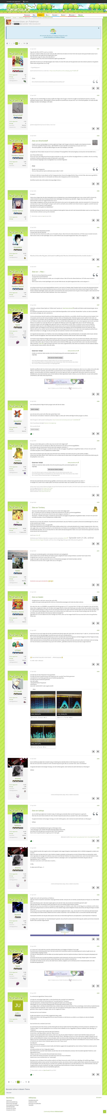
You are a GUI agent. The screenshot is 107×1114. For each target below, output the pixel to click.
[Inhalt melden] (93, 88)
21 (19, 43)
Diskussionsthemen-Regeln (37, 540)
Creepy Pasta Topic (48, 488)
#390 (98, 502)
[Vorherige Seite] (7, 43)
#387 (98, 305)
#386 (98, 266)
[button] (98, 28)
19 (14, 43)
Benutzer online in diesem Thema (18, 1089)
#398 (98, 895)
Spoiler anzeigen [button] (35, 409)
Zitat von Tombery (38, 507)
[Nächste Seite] (27, 43)
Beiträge (11, 76)
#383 (98, 135)
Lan (43, 216)
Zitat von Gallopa (38, 811)
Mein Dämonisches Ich (44, 491)
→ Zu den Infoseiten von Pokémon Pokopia (54, 37)
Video (40, 343)
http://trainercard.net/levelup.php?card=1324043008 (65, 420)
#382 (98, 95)
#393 (98, 630)
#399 (98, 946)
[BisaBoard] (53, 8)
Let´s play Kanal (45, 490)
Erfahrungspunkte (13, 74)
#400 (98, 993)
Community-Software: (53, 1111)
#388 (98, 401)
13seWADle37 (25, 24)
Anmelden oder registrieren (13, 1)
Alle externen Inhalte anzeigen (55, 357)
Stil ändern (99, 1097)
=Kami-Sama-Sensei (67, 308)
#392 (98, 592)
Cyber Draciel (46, 1070)
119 (24, 43)
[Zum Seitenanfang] (104, 1111)
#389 (98, 440)
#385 (98, 227)
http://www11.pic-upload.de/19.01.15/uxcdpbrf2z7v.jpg (83, 837)
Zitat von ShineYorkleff (40, 141)
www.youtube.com (72, 350)
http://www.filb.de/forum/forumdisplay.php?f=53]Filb (63, 70)
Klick (37, 535)
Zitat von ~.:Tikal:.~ (38, 272)
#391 (98, 551)
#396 (98, 805)
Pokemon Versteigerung (50, 423)
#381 (98, 49)
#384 (98, 191)
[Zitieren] (97, 88)
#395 (98, 758)
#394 (98, 671)
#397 (98, 848)
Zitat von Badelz (37, 597)
